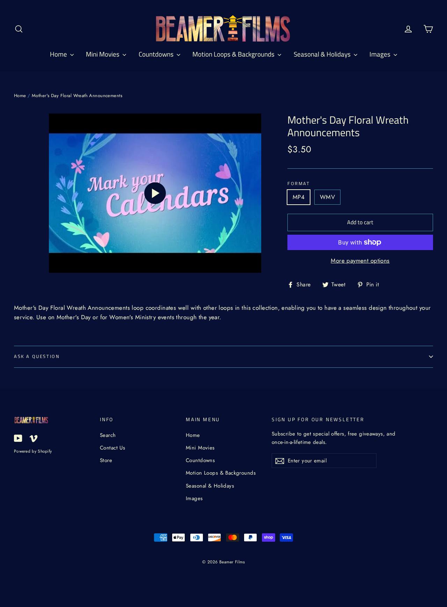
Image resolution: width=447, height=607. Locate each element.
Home (59, 54)
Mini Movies (103, 54)
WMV (327, 197)
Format (298, 184)
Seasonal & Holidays (323, 54)
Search (108, 435)
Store (106, 460)
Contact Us (112, 448)
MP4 (299, 197)
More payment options (360, 260)
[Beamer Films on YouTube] (18, 437)
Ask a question (37, 356)
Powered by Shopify (33, 451)
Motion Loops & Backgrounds (234, 54)
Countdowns (157, 54)
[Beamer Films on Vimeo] (33, 437)
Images (380, 54)
